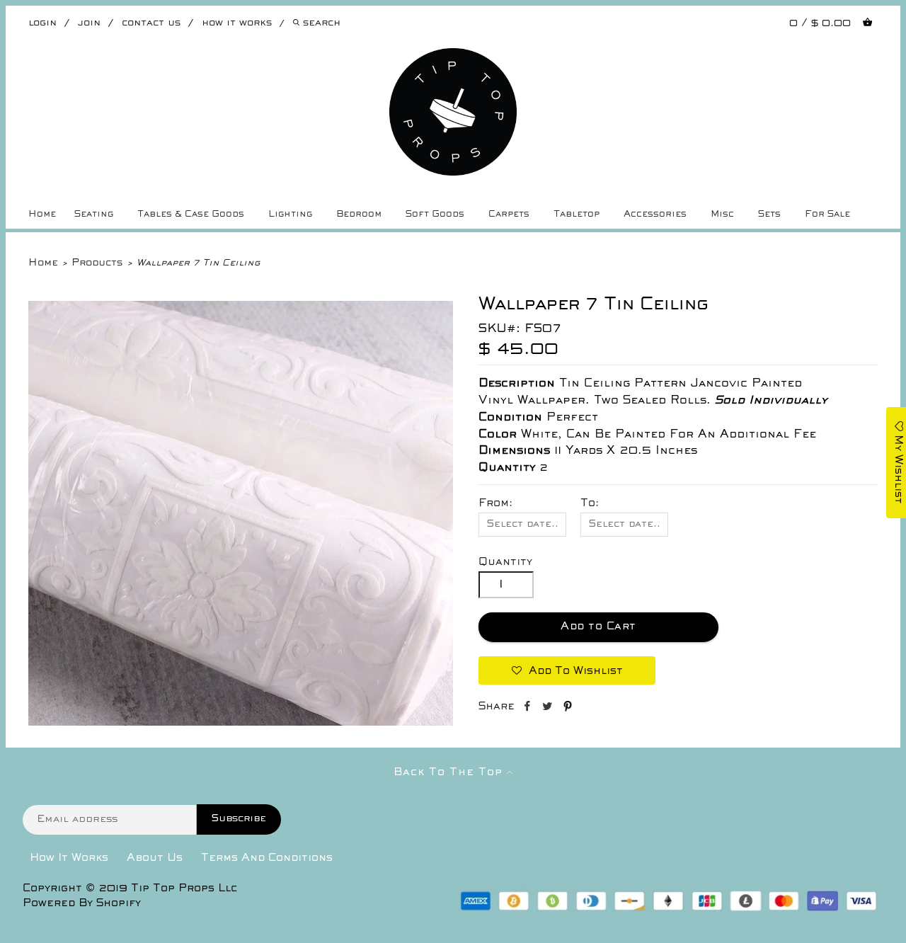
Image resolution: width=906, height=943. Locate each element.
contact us (151, 23)
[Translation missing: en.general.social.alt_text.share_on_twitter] (549, 709)
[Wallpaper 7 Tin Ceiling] (240, 723)
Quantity (505, 562)
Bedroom (359, 214)
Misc (722, 214)
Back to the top (450, 772)
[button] (566, 670)
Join (89, 23)
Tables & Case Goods (190, 214)
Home (42, 214)
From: (495, 503)
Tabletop (577, 214)
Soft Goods (435, 214)
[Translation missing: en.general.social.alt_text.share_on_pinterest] (567, 709)
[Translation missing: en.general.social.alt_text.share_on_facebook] (528, 709)
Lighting (290, 214)
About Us (155, 858)
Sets (769, 214)
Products (96, 263)
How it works (237, 23)
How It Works (69, 858)
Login (42, 23)
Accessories (655, 214)
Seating (93, 214)
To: (589, 503)
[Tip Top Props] (453, 58)
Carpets (508, 214)
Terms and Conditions (267, 858)
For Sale (827, 214)
